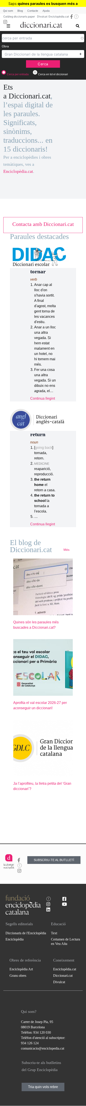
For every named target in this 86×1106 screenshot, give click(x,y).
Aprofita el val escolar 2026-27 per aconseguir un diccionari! (40, 705)
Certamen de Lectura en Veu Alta (65, 941)
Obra (5, 46)
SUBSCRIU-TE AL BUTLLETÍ (54, 860)
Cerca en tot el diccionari (53, 74)
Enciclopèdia (15, 939)
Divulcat (42, 16)
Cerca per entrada (18, 74)
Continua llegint (42, 398)
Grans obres (17, 975)
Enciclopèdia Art (21, 969)
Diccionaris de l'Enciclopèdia (26, 933)
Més (66, 549)
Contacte (32, 10)
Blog (20, 10)
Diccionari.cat (63, 975)
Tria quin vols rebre (43, 1087)
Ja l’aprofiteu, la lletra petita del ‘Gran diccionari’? (42, 786)
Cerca (43, 64)
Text (54, 933)
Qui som (8, 10)
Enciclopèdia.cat (59, 16)
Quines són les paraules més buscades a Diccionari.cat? (36, 624)
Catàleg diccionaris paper (19, 16)
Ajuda (46, 10)
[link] (43, 224)
